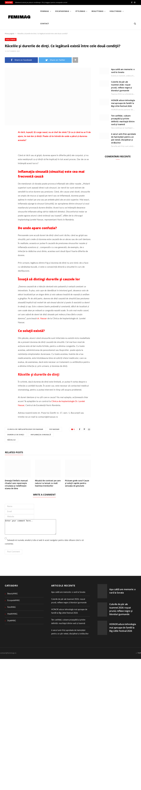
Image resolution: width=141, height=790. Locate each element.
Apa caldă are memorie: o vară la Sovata (68, 592)
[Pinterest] (7, 147)
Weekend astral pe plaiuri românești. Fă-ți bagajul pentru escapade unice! (41, 2)
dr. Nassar (42, 318)
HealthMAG (115, 11)
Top (139, 653)
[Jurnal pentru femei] (19, 17)
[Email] (7, 154)
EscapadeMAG (62, 11)
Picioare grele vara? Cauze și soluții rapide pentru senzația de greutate (77, 483)
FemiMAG (44, 11)
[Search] (134, 23)
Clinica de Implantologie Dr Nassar (25, 429)
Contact (44, 23)
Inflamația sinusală (41, 435)
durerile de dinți (15, 435)
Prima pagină (9, 33)
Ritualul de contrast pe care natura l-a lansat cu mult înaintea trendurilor (48, 483)
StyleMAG (80, 11)
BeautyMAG (97, 11)
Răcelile (11, 440)
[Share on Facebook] (7, 140)
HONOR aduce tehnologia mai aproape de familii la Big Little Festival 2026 (123, 103)
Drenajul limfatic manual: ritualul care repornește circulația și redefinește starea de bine (16, 484)
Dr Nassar (54, 429)
